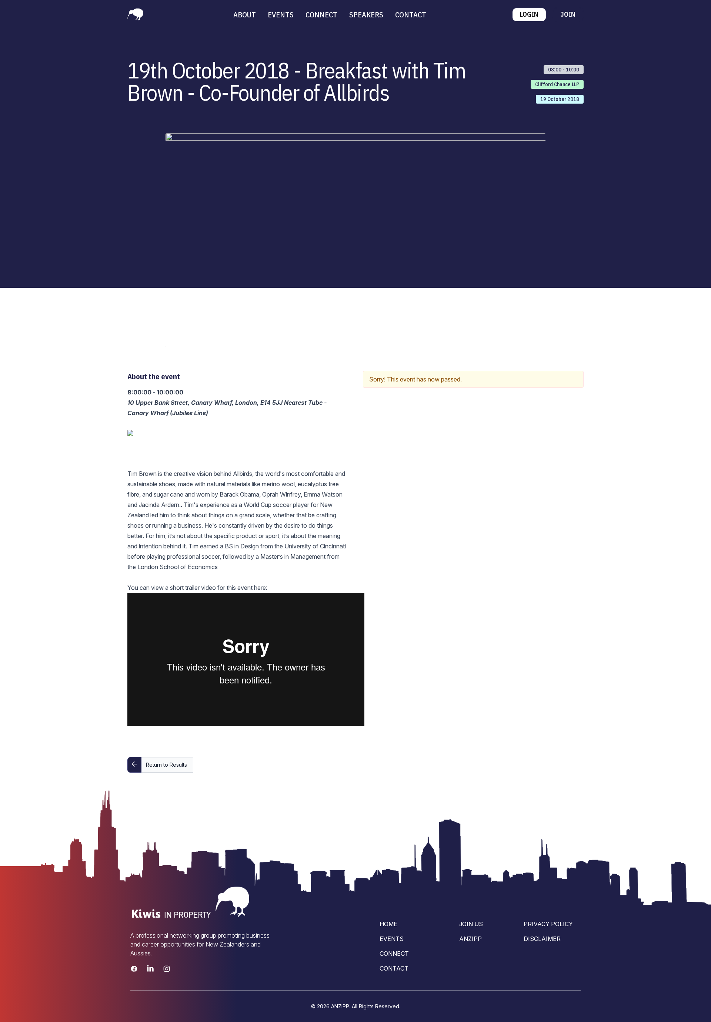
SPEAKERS (366, 14)
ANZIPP (470, 938)
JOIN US (471, 924)
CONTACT (410, 14)
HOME (388, 924)
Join (568, 14)
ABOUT (244, 14)
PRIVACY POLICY (548, 924)
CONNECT (321, 14)
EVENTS (281, 14)
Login (529, 14)
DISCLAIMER (542, 938)
